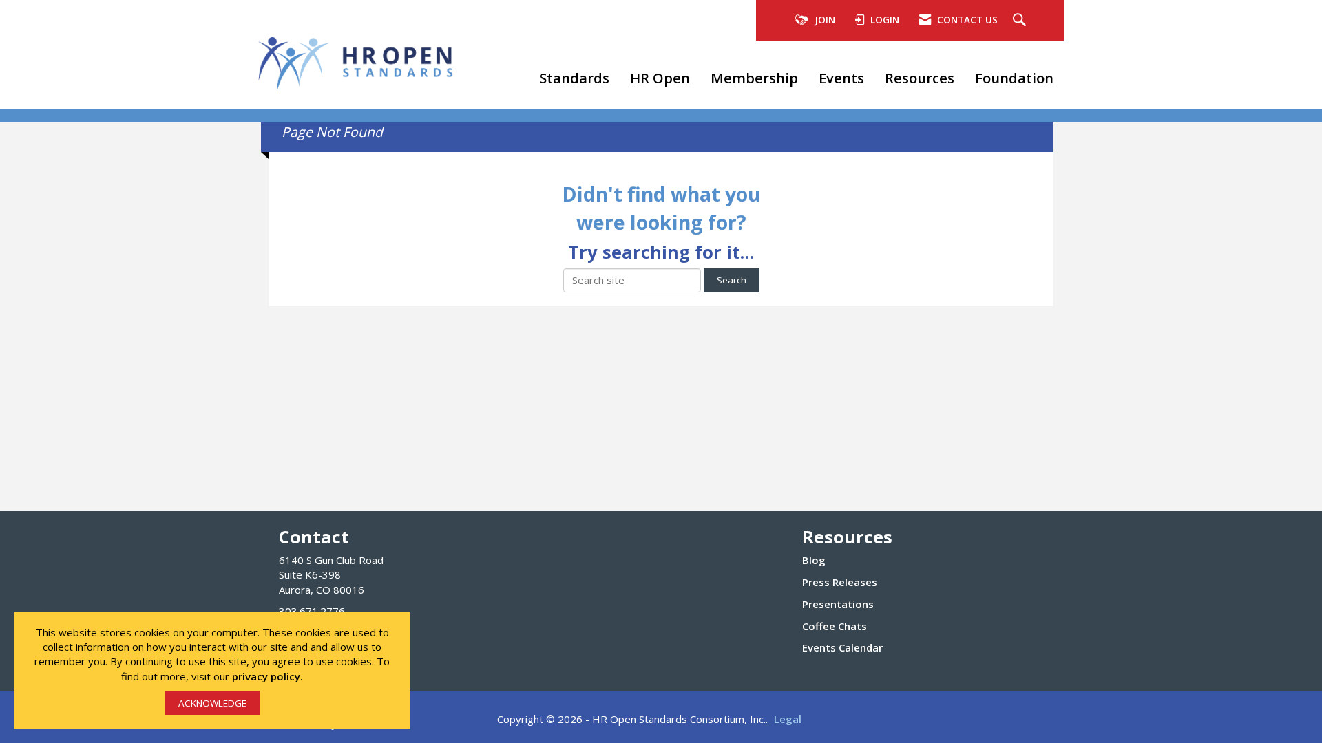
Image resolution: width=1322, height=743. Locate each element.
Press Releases (839, 582)
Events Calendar (842, 647)
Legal (787, 719)
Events (841, 77)
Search (731, 280)
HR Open (660, 77)
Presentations (838, 604)
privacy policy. (267, 676)
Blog (814, 560)
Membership (754, 77)
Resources (919, 77)
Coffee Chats (834, 626)
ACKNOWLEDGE (212, 703)
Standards (574, 77)
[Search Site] (1021, 20)
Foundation (1014, 77)
